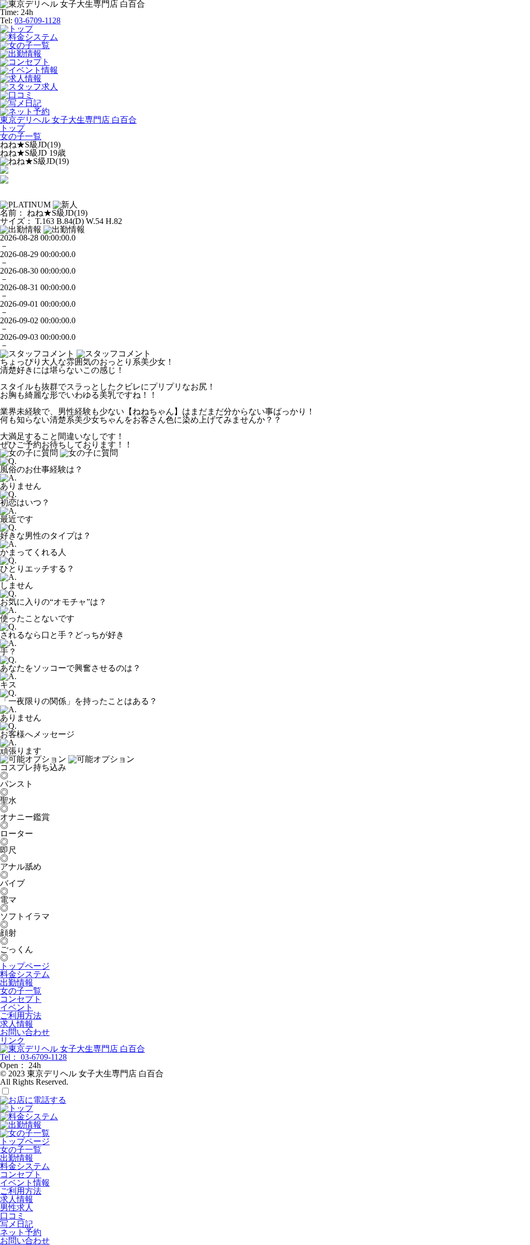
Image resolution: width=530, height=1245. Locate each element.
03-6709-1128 (37, 20)
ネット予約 (20, 1232)
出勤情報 (16, 982)
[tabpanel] (265, 161)
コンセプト (20, 999)
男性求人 (16, 1207)
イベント (16, 1007)
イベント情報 (25, 1182)
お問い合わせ (25, 1032)
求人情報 (16, 1023)
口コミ (12, 1215)
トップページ (25, 966)
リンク (12, 1040)
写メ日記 (16, 1224)
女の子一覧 (20, 990)
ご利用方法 (20, 1015)
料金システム (25, 974)
